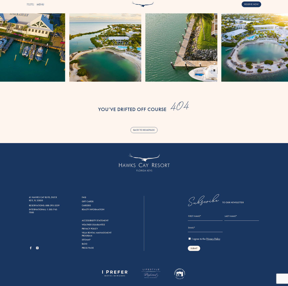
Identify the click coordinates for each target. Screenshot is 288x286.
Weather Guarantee (93, 224)
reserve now (251, 4)
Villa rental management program (97, 234)
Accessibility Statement (95, 220)
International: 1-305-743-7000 (43, 211)
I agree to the (205, 238)
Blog (85, 244)
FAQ (84, 197)
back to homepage (144, 130)
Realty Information (93, 209)
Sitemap (86, 239)
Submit (194, 248)
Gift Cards (88, 201)
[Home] (142, 4)
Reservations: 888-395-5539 (44, 205)
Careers (86, 205)
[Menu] (30, 5)
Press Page (88, 248)
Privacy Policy (90, 228)
